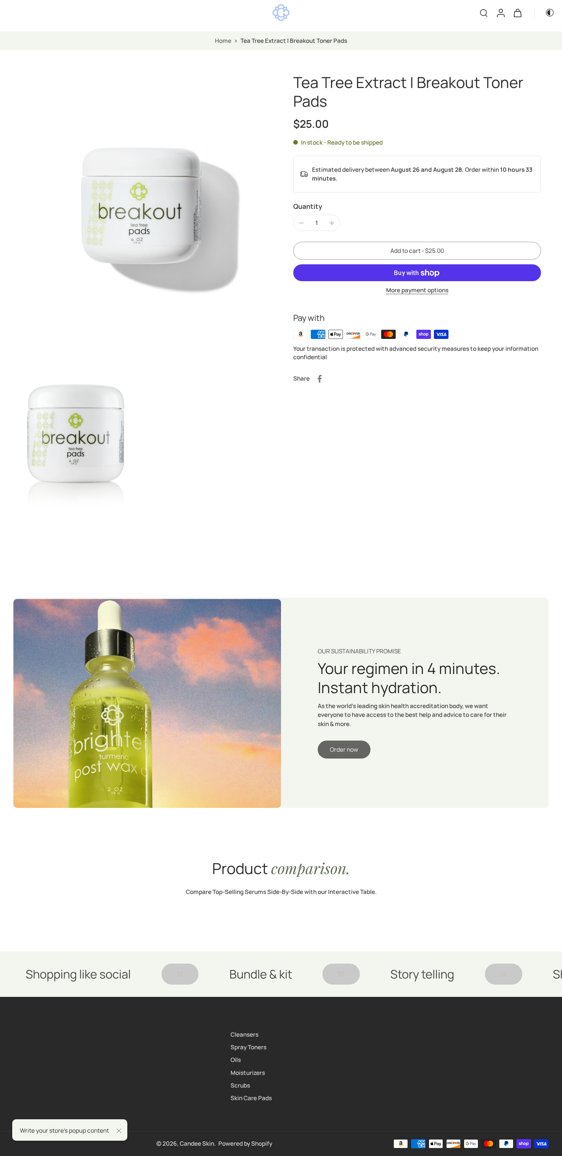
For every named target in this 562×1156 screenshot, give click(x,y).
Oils (236, 1060)
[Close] (119, 1130)
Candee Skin (197, 1144)
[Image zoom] (141, 201)
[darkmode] (544, 12)
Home (223, 41)
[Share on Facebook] (319, 378)
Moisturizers (248, 1073)
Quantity (307, 206)
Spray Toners (248, 1047)
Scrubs (240, 1085)
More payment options (417, 290)
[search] (483, 12)
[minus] (301, 223)
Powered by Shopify (245, 1144)
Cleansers (244, 1035)
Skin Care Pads (251, 1098)
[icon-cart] (517, 12)
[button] (417, 251)
